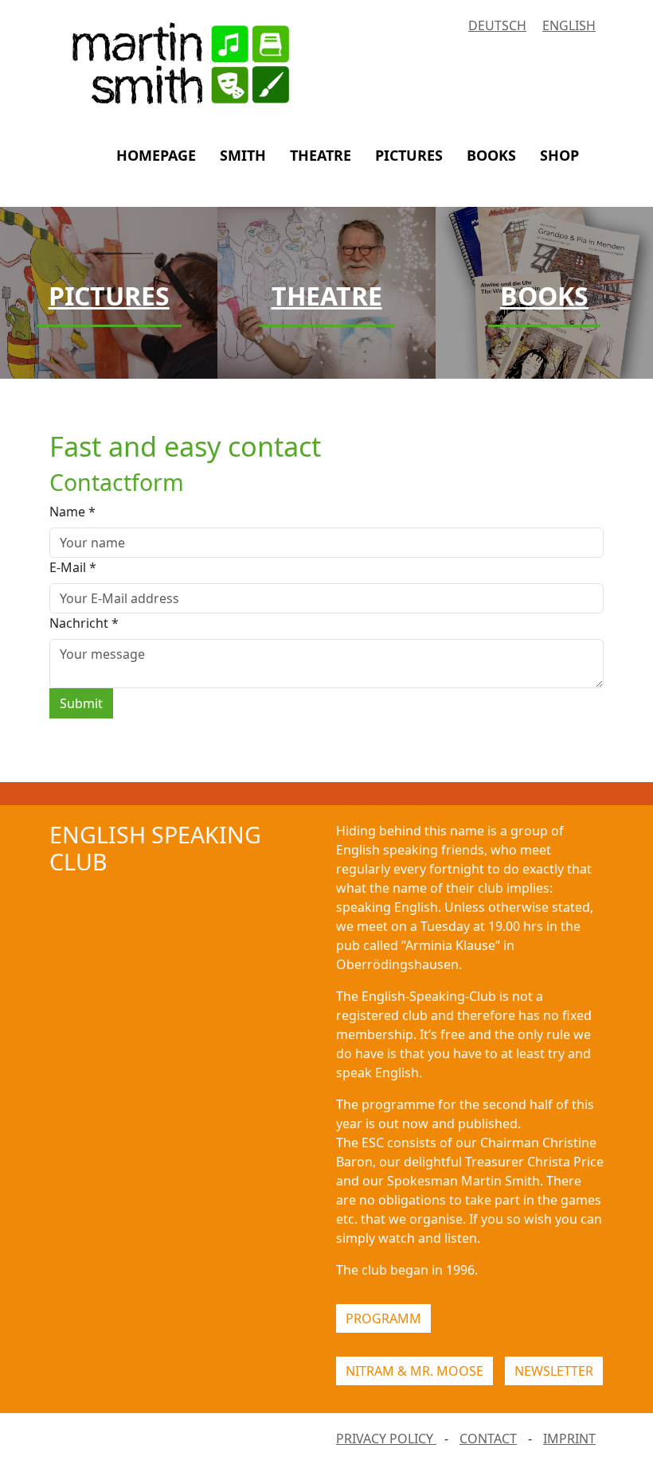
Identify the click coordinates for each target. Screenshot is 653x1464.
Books (544, 295)
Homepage (156, 155)
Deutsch (497, 25)
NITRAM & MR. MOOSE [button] (414, 1371)
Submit (81, 703)
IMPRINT (569, 1438)
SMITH (243, 155)
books (491, 155)
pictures (409, 155)
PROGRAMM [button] (383, 1318)
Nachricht (84, 623)
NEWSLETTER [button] (553, 1371)
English (569, 25)
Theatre (320, 155)
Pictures (109, 295)
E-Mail (72, 567)
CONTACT (488, 1438)
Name (72, 511)
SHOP (559, 155)
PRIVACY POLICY (386, 1438)
